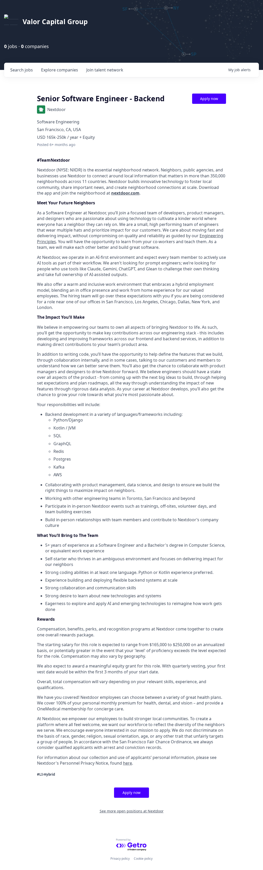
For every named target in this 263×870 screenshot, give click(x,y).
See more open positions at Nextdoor (132, 811)
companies (59, 70)
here (127, 763)
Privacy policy (120, 858)
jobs (21, 70)
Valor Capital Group (55, 21)
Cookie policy (143, 858)
